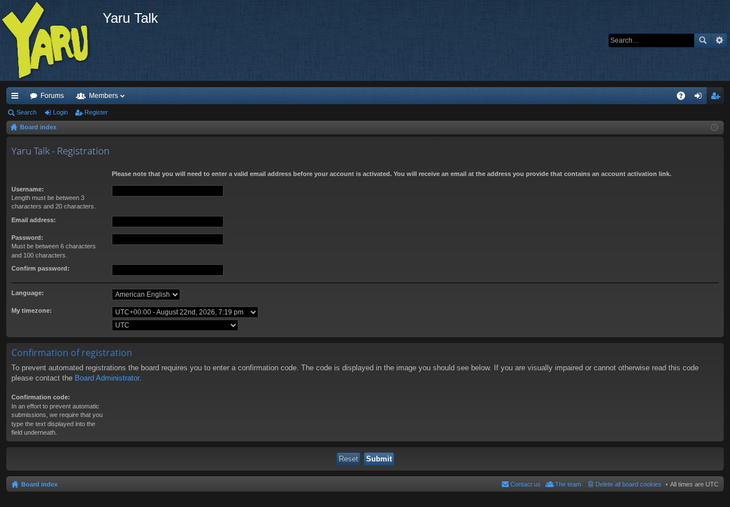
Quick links (17, 98)
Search (702, 40)
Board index (39, 484)
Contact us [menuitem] (525, 484)
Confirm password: (40, 268)
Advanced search (719, 40)
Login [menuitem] (700, 98)
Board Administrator (107, 378)
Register (96, 112)
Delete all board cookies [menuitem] (628, 484)
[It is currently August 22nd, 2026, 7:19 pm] (714, 127)
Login (60, 112)
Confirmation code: (40, 397)
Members (103, 96)
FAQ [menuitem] (685, 98)
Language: (27, 292)
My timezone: (31, 310)
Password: (27, 237)
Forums (52, 96)
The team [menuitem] (568, 484)
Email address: (33, 219)
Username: (27, 189)
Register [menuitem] (717, 98)
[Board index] (51, 40)
